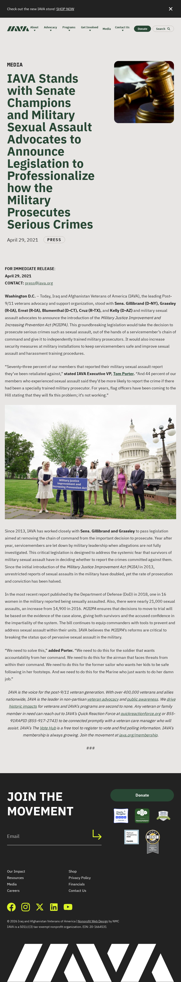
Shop (73, 871)
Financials (77, 884)
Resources (15, 877)
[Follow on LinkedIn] (53, 907)
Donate (142, 795)
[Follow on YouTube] (68, 907)
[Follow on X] (39, 907)
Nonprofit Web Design (93, 921)
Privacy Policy (80, 877)
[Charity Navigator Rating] (121, 815)
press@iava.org (39, 283)
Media (12, 884)
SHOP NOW (65, 9)
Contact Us (77, 890)
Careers (13, 890)
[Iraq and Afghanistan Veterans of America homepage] (18, 29)
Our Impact (16, 871)
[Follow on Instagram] (25, 907)
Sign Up (99, 834)
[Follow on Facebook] (11, 907)
